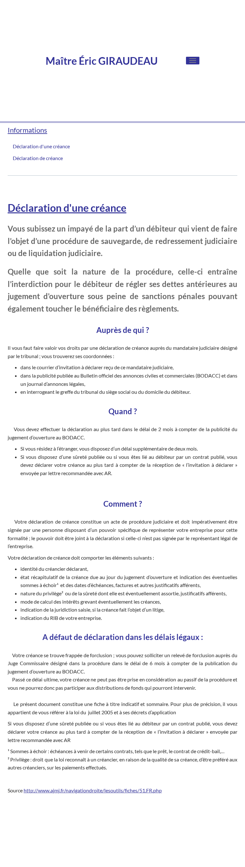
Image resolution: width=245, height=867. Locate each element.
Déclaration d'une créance (41, 146)
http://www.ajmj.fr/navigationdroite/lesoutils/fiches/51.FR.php (93, 790)
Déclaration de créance (38, 158)
